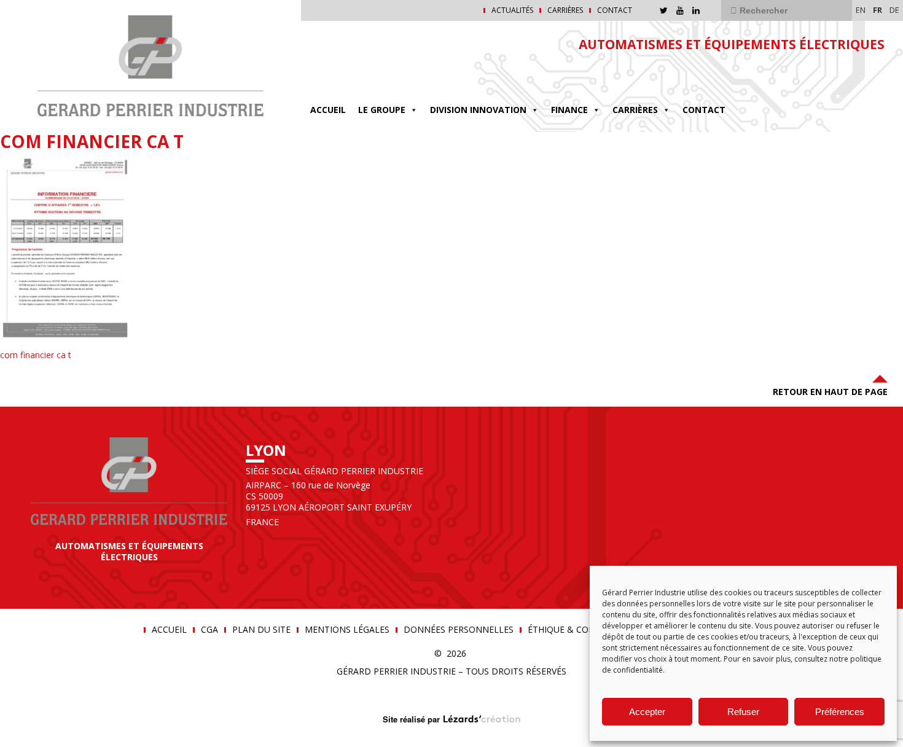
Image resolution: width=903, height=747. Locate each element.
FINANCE (569, 109)
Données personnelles (459, 629)
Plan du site (261, 629)
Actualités (512, 10)
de (894, 9)
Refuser (743, 711)
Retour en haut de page (830, 391)
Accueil (328, 109)
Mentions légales (347, 629)
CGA (209, 629)
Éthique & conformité (580, 629)
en (861, 9)
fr (877, 9)
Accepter (647, 711)
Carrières (565, 10)
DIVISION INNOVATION (478, 109)
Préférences (839, 711)
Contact (614, 10)
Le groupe (381, 109)
